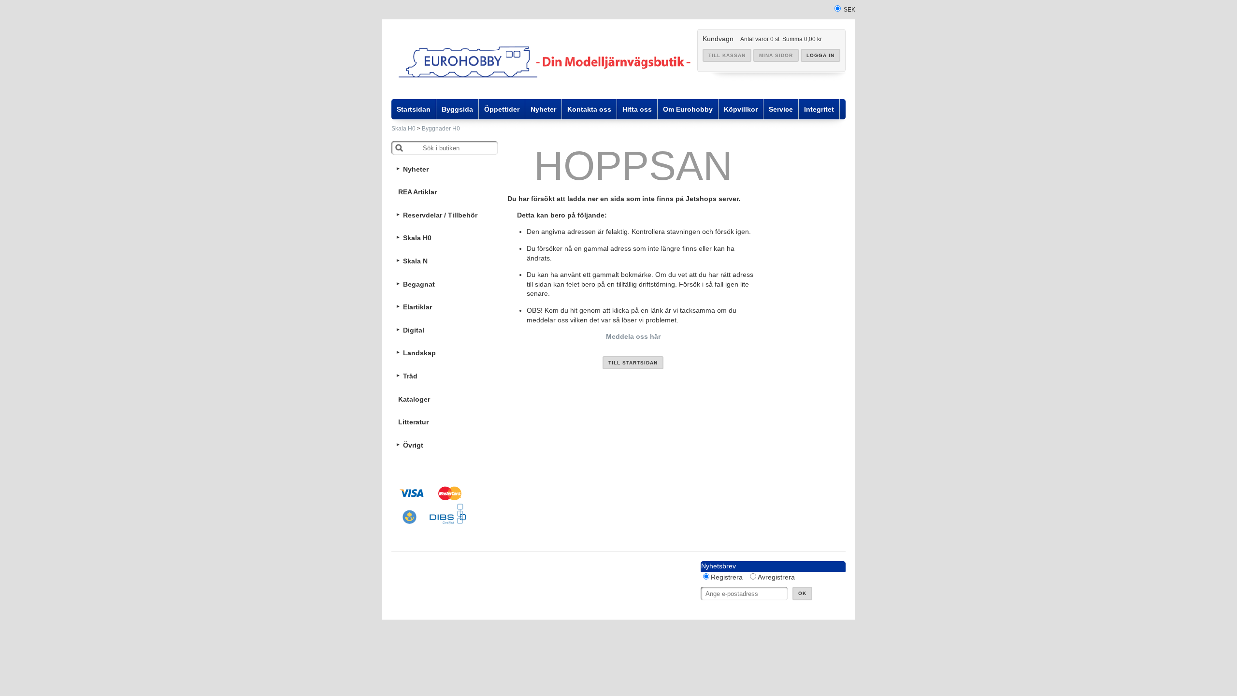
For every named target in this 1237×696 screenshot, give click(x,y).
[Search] (399, 148)
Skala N (415, 261)
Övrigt (413, 445)
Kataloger (414, 399)
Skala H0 (403, 128)
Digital (413, 330)
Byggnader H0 (441, 128)
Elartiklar (417, 307)
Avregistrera (776, 577)
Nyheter (416, 169)
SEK (849, 9)
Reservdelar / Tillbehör (440, 215)
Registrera (727, 577)
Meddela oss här (633, 336)
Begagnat (419, 284)
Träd (410, 376)
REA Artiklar (417, 192)
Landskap (419, 353)
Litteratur (413, 422)
